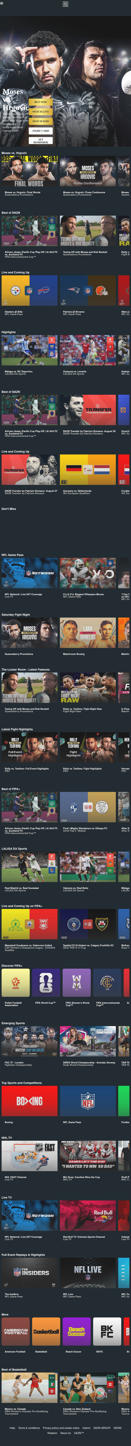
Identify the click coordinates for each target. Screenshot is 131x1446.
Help (12, 1428)
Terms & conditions (29, 1428)
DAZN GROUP (102, 1428)
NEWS (118, 1428)
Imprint (86, 1428)
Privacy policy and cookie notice (61, 1428)
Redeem (52, 1433)
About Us (65, 1433)
